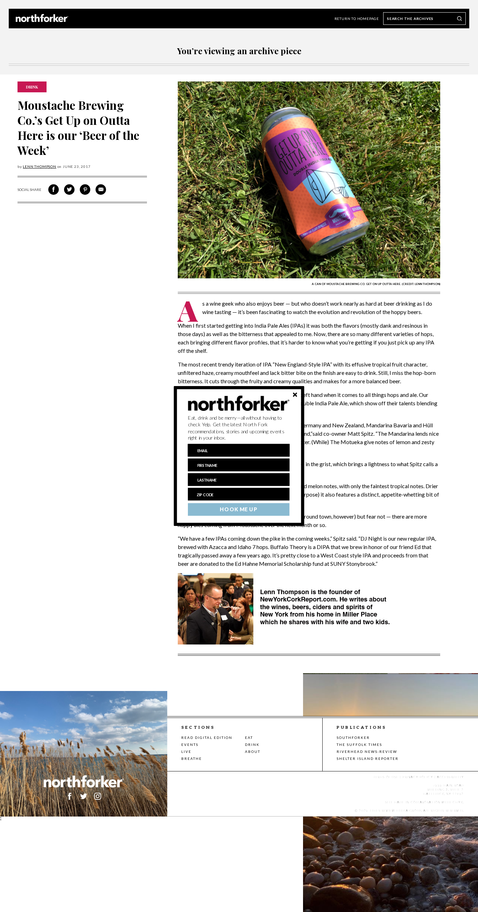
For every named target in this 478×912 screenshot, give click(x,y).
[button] (239, 428)
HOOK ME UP (238, 509)
